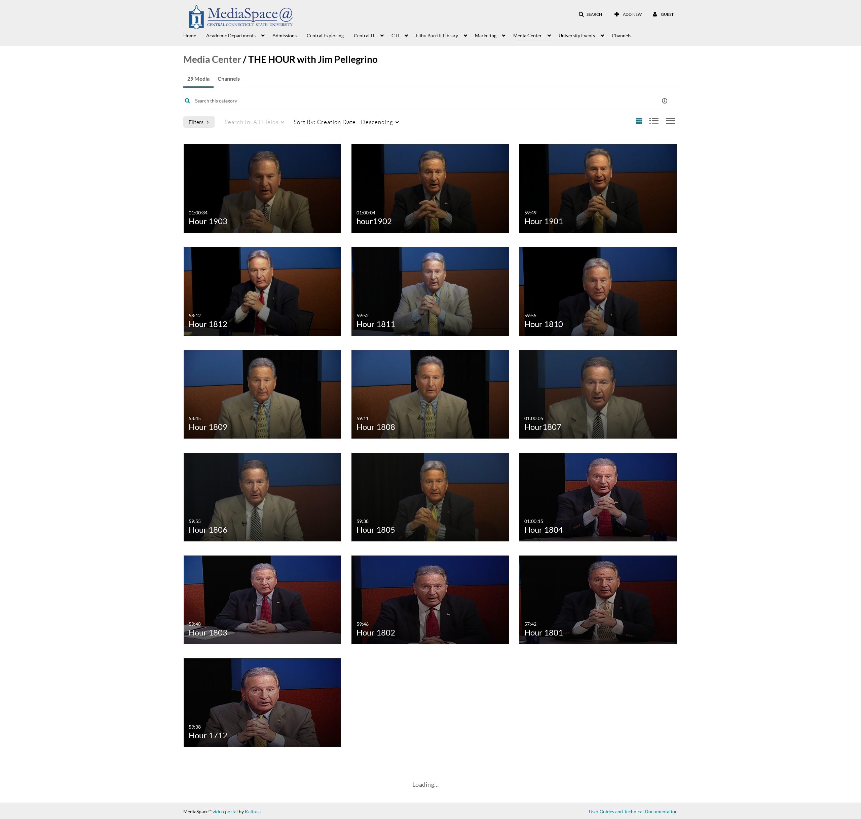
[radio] (639, 121)
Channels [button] (621, 35)
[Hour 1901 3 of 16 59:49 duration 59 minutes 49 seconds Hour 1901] (598, 188)
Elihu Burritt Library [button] (437, 35)
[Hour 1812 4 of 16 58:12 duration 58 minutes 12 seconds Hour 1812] (262, 290)
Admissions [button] (284, 35)
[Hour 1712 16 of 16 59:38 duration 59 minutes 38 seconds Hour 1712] (262, 702)
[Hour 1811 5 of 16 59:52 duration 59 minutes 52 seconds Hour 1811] (430, 290)
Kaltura (253, 811)
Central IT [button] (364, 35)
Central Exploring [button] (325, 35)
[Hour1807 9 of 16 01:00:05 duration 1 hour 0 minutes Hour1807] (598, 393)
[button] (590, 14)
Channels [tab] (229, 78)
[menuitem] (194, 35)
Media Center (212, 59)
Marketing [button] (485, 35)
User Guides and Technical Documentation (633, 811)
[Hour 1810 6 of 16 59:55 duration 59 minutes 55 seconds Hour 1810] (598, 290)
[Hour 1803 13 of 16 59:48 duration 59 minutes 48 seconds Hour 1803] (262, 599)
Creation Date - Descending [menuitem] (343, 121)
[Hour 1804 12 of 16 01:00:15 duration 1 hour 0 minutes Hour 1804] (598, 496)
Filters (196, 122)
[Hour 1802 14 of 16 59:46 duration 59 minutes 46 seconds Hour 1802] (430, 599)
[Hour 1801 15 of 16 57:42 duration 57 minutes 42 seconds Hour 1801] (598, 599)
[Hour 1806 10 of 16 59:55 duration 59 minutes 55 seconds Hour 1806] (262, 496)
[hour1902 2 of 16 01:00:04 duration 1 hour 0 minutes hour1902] (430, 188)
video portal (225, 811)
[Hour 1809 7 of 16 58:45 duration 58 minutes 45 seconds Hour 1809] (262, 393)
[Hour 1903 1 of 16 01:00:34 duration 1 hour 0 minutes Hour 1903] (262, 188)
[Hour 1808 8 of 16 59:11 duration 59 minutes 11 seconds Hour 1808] (430, 393)
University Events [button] (577, 35)
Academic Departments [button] (231, 35)
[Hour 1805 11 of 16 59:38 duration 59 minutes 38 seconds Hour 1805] (430, 496)
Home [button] (189, 35)
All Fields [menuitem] (251, 121)
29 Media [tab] (198, 78)
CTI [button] (395, 35)
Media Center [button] (527, 35)
